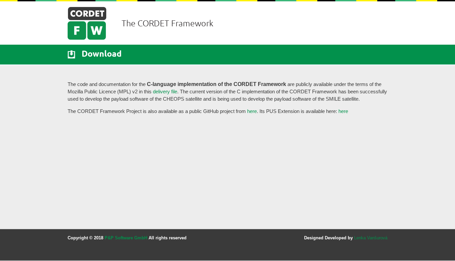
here (252, 111)
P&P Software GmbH (126, 237)
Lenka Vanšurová (370, 237)
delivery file (165, 91)
